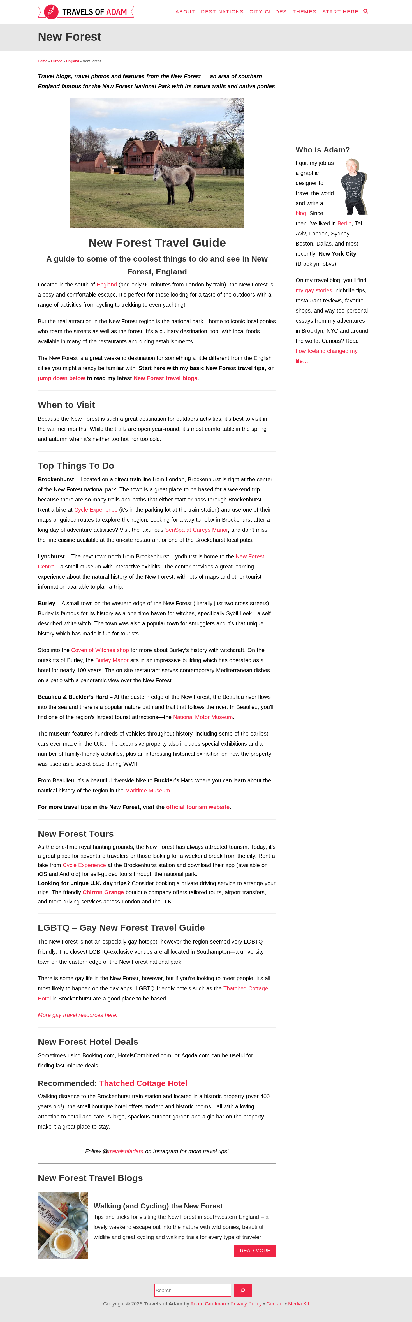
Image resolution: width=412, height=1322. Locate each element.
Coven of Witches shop (100, 650)
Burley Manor (112, 660)
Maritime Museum (147, 790)
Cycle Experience (95, 510)
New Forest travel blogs (165, 378)
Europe (57, 61)
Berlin (344, 223)
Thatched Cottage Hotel (143, 1083)
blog (301, 213)
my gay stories (314, 290)
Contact (275, 1304)
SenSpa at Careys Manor (196, 530)
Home (42, 61)
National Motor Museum (203, 717)
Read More (257, 1252)
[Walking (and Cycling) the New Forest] (63, 1228)
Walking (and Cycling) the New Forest (158, 1206)
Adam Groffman (208, 1304)
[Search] (243, 1290)
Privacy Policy (246, 1304)
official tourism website (198, 807)
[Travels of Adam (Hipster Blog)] (88, 12)
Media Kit (298, 1304)
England (72, 61)
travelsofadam (125, 1151)
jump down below (61, 378)
